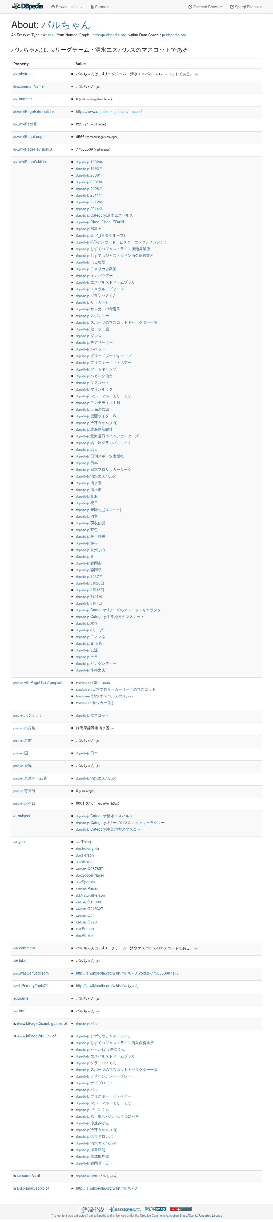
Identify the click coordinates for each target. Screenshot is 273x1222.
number (22, 98)
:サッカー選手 (95, 702)
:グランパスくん (96, 295)
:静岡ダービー (94, 1163)
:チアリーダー (94, 342)
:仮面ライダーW (96, 415)
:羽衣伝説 (90, 522)
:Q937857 (89, 868)
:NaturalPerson (90, 895)
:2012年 (89, 201)
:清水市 (89, 489)
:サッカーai (92, 302)
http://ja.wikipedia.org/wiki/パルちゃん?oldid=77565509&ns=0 (127, 973)
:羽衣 (87, 516)
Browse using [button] (67, 6)
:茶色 (87, 529)
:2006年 (89, 175)
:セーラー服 (92, 328)
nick (19, 1010)
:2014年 (89, 208)
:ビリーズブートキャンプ (103, 355)
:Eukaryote (87, 848)
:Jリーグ (89, 629)
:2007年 (89, 181)
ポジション (28, 715)
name (21, 998)
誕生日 (24, 803)
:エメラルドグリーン (100, 288)
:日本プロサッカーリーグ (103, 469)
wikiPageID (25, 124)
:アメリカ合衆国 (96, 268)
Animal (48, 34)
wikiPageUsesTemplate (38, 682)
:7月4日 (89, 596)
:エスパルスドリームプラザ (105, 282)
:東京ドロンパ (94, 1136)
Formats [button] (102, 6)
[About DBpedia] (27, 6)
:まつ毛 (89, 643)
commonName (28, 86)
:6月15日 (90, 589)
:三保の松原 (92, 409)
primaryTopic (31, 1188)
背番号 (24, 790)
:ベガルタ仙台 (94, 375)
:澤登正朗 (90, 1149)
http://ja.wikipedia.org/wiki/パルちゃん (107, 985)
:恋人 (87, 449)
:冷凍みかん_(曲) (97, 422)
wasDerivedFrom (31, 973)
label (20, 960)
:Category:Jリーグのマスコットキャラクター (120, 609)
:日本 (87, 462)
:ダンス (89, 335)
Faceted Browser (207, 6)
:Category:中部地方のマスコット (110, 616)
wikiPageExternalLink (34, 111)
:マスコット (92, 382)
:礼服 (87, 496)
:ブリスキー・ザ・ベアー (103, 362)
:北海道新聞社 (94, 429)
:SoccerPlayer (90, 875)
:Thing (83, 841)
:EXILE (88, 228)
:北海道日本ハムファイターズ (107, 435)
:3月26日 (90, 583)
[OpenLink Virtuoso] (92, 1209)
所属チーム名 (30, 778)
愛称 (22, 765)
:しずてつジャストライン (103, 1035)
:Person (85, 855)
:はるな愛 (90, 262)
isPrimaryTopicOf (30, 985)
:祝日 (87, 502)
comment (24, 947)
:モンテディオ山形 (98, 402)
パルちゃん (66, 24)
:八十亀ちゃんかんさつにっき (107, 1116)
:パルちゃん (96, 1175)
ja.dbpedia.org (174, 34)
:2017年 (89, 576)
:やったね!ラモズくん (100, 1049)
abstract (23, 73)
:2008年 (89, 188)
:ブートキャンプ (96, 369)
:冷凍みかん (92, 1122)
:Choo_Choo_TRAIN (100, 221)
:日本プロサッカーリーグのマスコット (116, 689)
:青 (85, 556)
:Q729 (86, 922)
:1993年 (89, 168)
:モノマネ (90, 636)
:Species (85, 881)
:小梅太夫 (90, 670)
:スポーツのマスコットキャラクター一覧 (117, 322)
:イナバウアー (94, 275)
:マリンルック (94, 389)
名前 (22, 740)
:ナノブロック (94, 1082)
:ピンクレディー (96, 663)
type (19, 841)
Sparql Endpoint (248, 6)
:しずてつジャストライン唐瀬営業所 (113, 248)
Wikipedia (100, 1215)
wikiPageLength (29, 136)
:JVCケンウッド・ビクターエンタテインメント (122, 242)
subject (21, 815)
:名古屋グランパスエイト (103, 442)
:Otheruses (93, 682)
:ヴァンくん (92, 1109)
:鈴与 (87, 542)
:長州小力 (90, 549)
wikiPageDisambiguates (40, 1023)
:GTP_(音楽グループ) (100, 235)
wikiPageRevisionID (32, 149)
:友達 (87, 649)
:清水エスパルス (96, 476)
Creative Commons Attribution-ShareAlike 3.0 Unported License (181, 1215)
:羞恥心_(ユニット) (98, 509)
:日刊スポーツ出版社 (100, 456)
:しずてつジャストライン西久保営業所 (115, 255)
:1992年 (89, 161)
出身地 (24, 727)
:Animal (84, 861)
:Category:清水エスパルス (104, 215)
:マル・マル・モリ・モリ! (104, 395)
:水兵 (87, 623)
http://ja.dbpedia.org (109, 34)
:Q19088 (88, 901)
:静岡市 (89, 563)
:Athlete (85, 935)
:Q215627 (89, 908)
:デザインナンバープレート (105, 1076)
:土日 (87, 656)
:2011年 (89, 195)
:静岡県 (89, 569)
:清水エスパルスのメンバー (106, 695)
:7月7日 (89, 603)
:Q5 (84, 915)
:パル (87, 1023)
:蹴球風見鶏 (92, 1156)
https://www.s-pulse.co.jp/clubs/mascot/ (109, 111)
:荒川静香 (90, 536)
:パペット (90, 349)
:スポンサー (92, 315)
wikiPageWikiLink (30, 161)
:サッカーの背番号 (98, 308)
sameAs (26, 1175)
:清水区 (89, 482)
